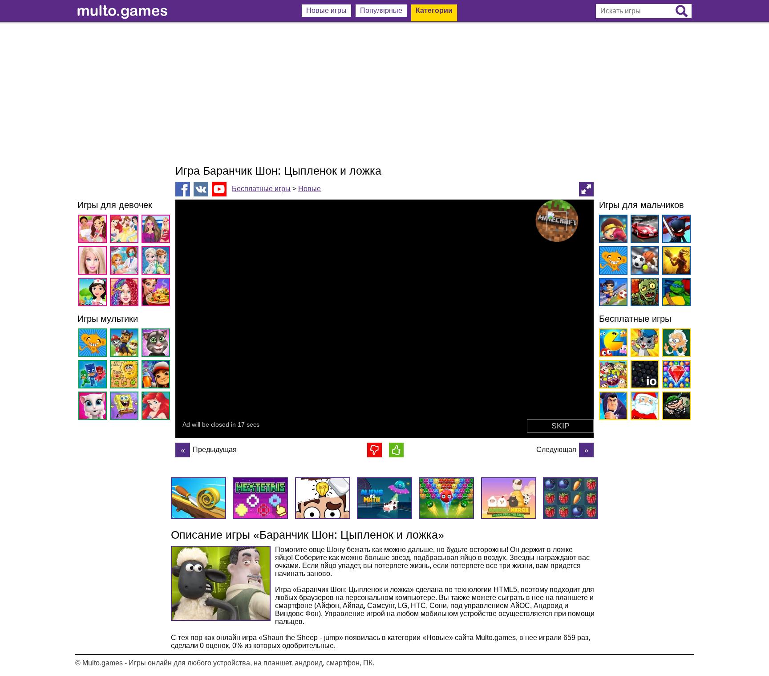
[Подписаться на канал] (219, 188)
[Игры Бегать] (611, 407)
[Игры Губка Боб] (126, 407)
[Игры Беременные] (126, 262)
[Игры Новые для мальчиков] (611, 230)
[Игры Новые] (611, 344)
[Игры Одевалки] (157, 230)
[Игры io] (643, 376)
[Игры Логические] (675, 344)
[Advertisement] (384, 93)
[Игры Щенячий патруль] (126, 344)
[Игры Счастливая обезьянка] (94, 344)
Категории (434, 10)
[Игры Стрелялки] (675, 262)
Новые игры (326, 10)
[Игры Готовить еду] (157, 293)
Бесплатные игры (261, 188)
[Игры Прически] (126, 293)
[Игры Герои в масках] (94, 376)
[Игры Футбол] (611, 293)
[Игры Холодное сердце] (157, 262)
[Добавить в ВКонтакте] (201, 189)
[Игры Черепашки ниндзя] (675, 293)
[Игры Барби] (94, 262)
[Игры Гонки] (643, 230)
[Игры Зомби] (643, 293)
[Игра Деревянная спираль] (586, 450)
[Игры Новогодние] (643, 407)
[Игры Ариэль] (157, 407)
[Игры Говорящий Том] (157, 344)
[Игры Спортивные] (643, 262)
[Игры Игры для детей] (643, 344)
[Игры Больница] (94, 293)
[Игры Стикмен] (675, 230)
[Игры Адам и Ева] (126, 376)
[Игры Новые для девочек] (94, 230)
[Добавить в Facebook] (182, 189)
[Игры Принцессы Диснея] (126, 230)
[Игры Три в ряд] (675, 376)
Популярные (381, 10)
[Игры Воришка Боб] (675, 407)
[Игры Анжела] (94, 407)
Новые (309, 188)
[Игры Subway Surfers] (157, 376)
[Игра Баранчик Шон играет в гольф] (182, 450)
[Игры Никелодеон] (611, 376)
